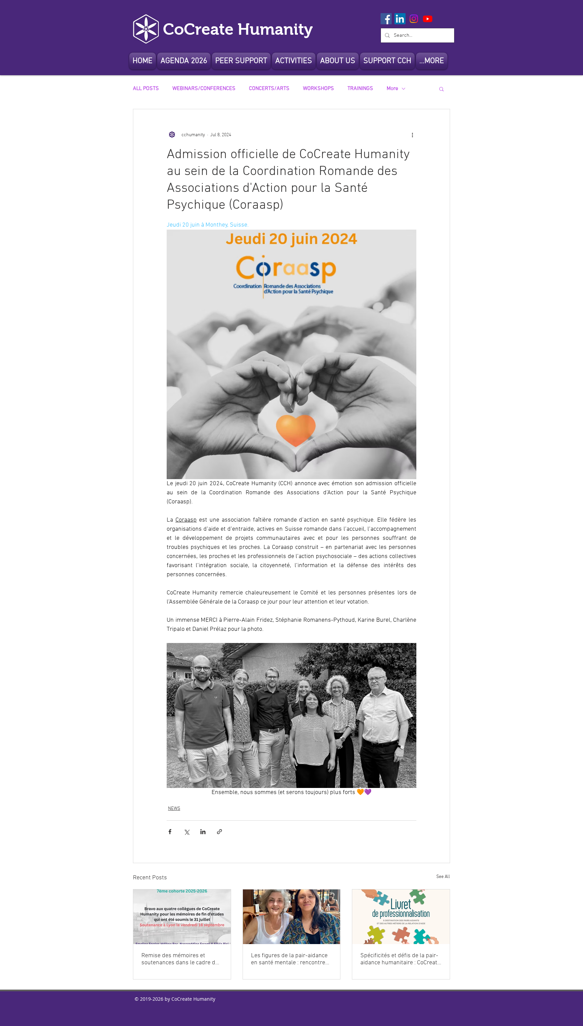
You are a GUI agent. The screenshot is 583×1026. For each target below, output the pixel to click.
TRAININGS (360, 88)
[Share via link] (219, 831)
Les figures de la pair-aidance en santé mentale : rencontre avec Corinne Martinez (289, 959)
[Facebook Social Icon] (386, 18)
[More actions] (412, 135)
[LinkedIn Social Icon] (400, 18)
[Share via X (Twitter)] (186, 831)
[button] (337, 61)
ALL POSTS (146, 88)
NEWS (174, 809)
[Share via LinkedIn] (203, 831)
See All (443, 877)
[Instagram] (413, 18)
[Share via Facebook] (170, 831)
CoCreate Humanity (238, 29)
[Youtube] (427, 18)
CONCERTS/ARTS (269, 88)
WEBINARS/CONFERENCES (203, 88)
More (392, 88)
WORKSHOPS (318, 88)
